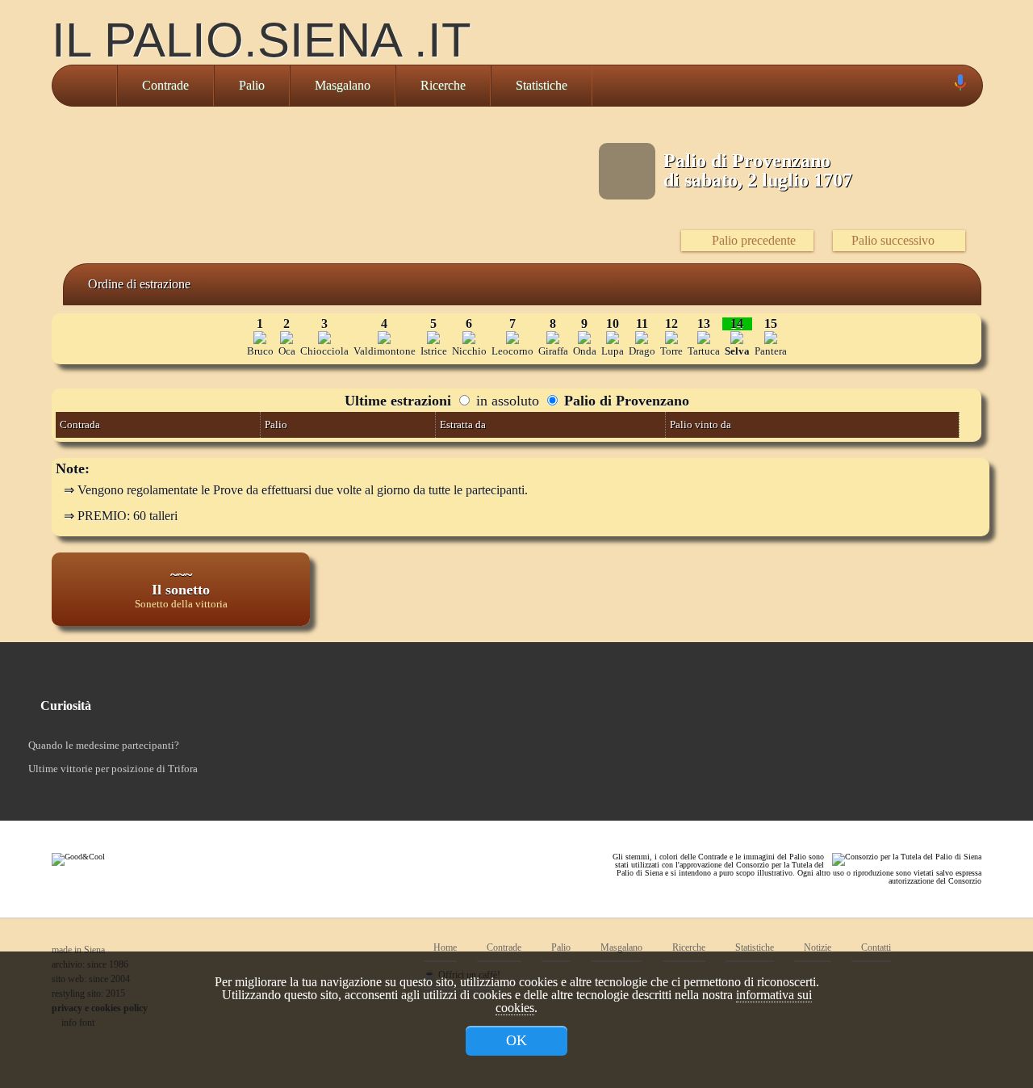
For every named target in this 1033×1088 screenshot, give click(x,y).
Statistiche (541, 85)
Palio (252, 85)
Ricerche (443, 85)
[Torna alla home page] (84, 85)
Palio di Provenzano (624, 401)
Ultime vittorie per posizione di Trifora (113, 768)
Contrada (80, 425)
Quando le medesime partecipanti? (103, 745)
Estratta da (463, 425)
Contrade (165, 85)
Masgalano (342, 85)
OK (516, 1040)
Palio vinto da (700, 425)
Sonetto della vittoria (181, 604)
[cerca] (941, 85)
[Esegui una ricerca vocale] (959, 86)
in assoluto (505, 401)
